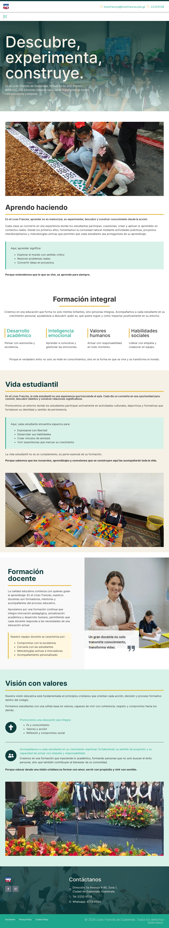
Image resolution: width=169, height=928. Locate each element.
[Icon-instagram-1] (15, 889)
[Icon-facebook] (8, 889)
